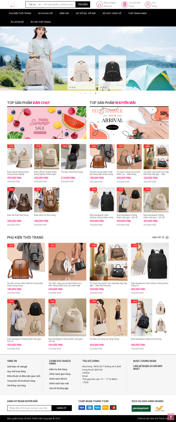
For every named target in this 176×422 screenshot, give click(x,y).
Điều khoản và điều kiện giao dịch (23, 376)
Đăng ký (108, 6)
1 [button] (80, 93)
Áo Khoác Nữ (45, 13)
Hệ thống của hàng (16, 385)
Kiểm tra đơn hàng (58, 369)
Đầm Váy (64, 13)
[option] (88, 58)
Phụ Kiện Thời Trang (20, 13)
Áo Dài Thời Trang (41, 22)
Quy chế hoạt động (16, 371)
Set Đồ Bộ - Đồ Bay (86, 13)
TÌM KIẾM (83, 4)
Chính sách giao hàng (59, 374)
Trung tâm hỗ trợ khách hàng (21, 381)
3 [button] (90, 93)
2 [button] (85, 93)
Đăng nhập (109, 2)
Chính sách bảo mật (59, 383)
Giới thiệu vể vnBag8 (17, 366)
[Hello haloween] (88, 58)
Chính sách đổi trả (58, 378)
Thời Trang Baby (137, 13)
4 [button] (95, 93)
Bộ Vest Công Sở (112, 13)
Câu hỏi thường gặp (58, 388)
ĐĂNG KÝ (62, 408)
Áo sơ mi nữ (17, 22)
